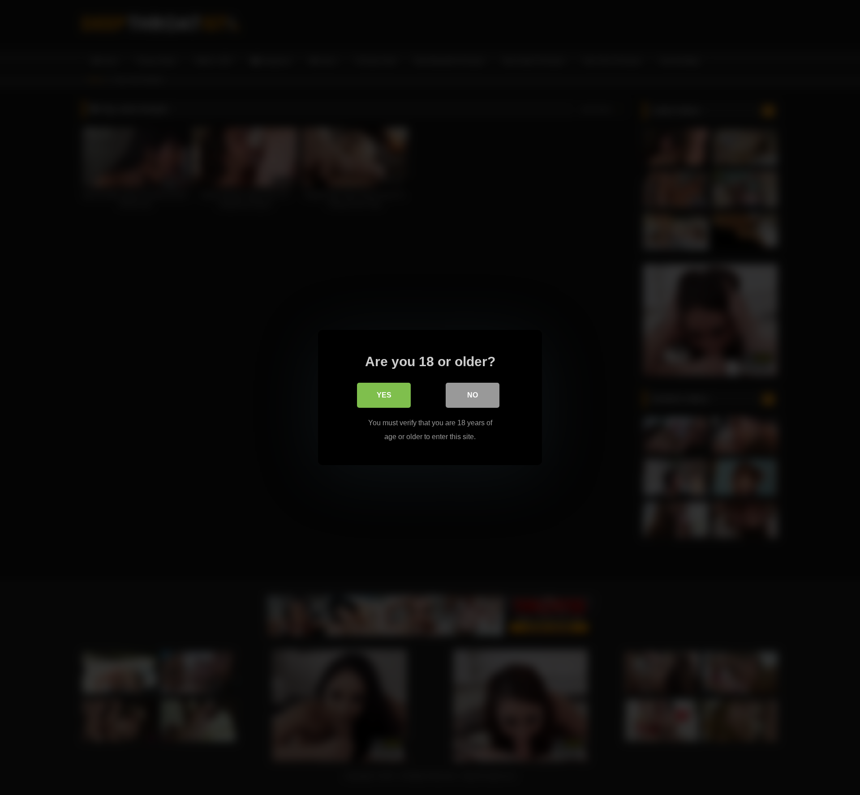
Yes (384, 395)
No (472, 395)
